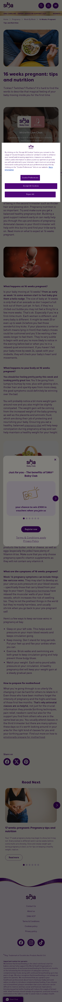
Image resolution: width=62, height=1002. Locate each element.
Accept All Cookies (31, 186)
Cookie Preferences (30, 178)
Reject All (30, 194)
